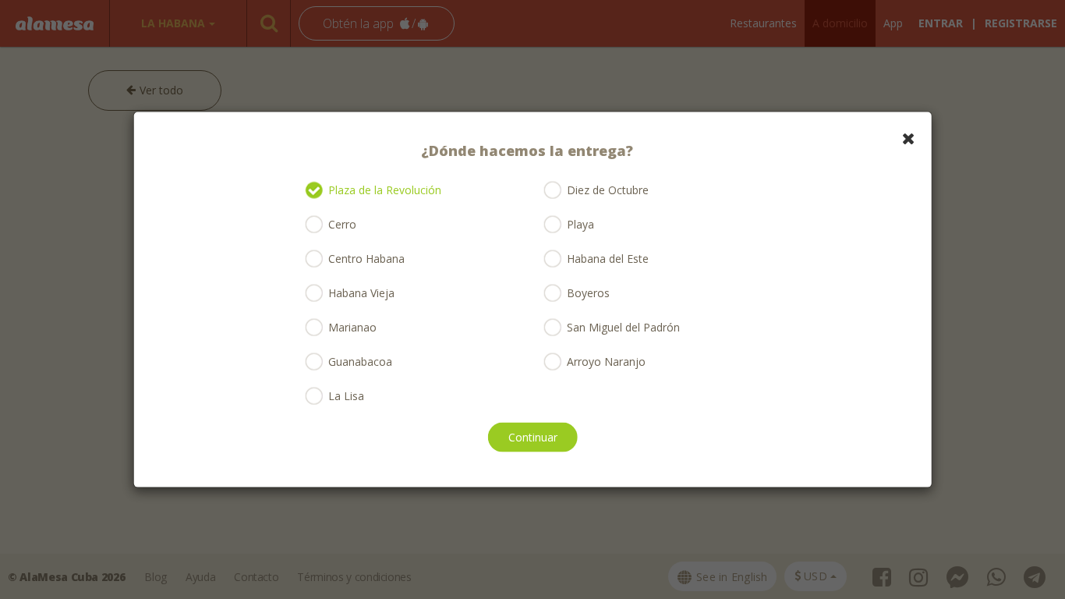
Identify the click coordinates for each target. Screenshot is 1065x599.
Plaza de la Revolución (384, 190)
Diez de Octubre (608, 190)
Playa (580, 224)
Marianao (352, 327)
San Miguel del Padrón (623, 327)
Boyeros (588, 292)
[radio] (315, 190)
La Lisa (346, 395)
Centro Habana (366, 258)
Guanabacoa (360, 361)
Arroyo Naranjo (606, 361)
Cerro (342, 224)
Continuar (532, 436)
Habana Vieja (361, 292)
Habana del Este (608, 258)
